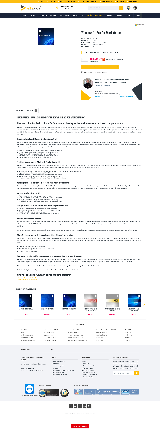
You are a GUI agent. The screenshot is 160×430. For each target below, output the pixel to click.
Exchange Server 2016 (74, 332)
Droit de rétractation (58, 372)
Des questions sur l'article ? (27, 278)
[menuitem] (106, 2)
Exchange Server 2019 (74, 330)
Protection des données (90, 374)
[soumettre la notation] (111, 35)
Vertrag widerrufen (81, 426)
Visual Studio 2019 (101, 335)
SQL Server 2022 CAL (50, 337)
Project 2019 (100, 340)
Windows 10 (128, 337)
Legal (84, 361)
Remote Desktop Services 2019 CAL (106, 330)
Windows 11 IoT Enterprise (69, 309)
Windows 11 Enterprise (47, 309)
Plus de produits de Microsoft (27, 279)
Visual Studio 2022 (101, 332)
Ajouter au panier (99, 67)
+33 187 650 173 (100, 97)
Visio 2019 (128, 332)
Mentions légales (88, 377)
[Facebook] (71, 406)
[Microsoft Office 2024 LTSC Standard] (112, 300)
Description (19, 110)
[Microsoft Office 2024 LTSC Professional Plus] (90, 300)
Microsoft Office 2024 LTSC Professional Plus (91, 310)
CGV (53, 377)
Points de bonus (102, 72)
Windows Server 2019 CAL (51, 330)
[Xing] (75, 406)
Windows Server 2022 (27, 335)
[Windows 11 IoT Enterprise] (69, 300)
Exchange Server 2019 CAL (75, 335)
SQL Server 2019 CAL (50, 340)
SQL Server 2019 (49, 335)
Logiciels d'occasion (89, 372)
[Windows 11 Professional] (25, 300)
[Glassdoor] (80, 406)
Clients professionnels (58, 361)
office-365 (86, 363)
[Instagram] (89, 406)
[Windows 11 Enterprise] (47, 300)
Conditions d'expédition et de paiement (63, 370)
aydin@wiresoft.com (126, 97)
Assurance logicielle (58, 366)
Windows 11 (128, 335)
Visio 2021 (128, 330)
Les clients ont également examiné (26, 289)
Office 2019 (24, 332)
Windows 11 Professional (26, 309)
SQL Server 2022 (49, 332)
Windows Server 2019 (27, 337)
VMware (127, 340)
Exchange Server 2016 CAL (75, 337)
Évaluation (31, 110)
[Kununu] (84, 406)
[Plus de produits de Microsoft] (139, 25)
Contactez (55, 368)
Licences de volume (88, 370)
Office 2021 (24, 330)
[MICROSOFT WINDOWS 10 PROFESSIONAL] (134, 300)
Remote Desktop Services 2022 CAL (78, 340)
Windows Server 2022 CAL (28, 340)
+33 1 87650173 (27, 368)
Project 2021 (100, 337)
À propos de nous (88, 368)
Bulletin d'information (89, 366)
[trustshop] (64, 393)
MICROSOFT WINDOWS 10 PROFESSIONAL (134, 310)
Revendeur (55, 363)
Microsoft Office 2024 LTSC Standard (112, 310)
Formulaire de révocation (59, 374)
